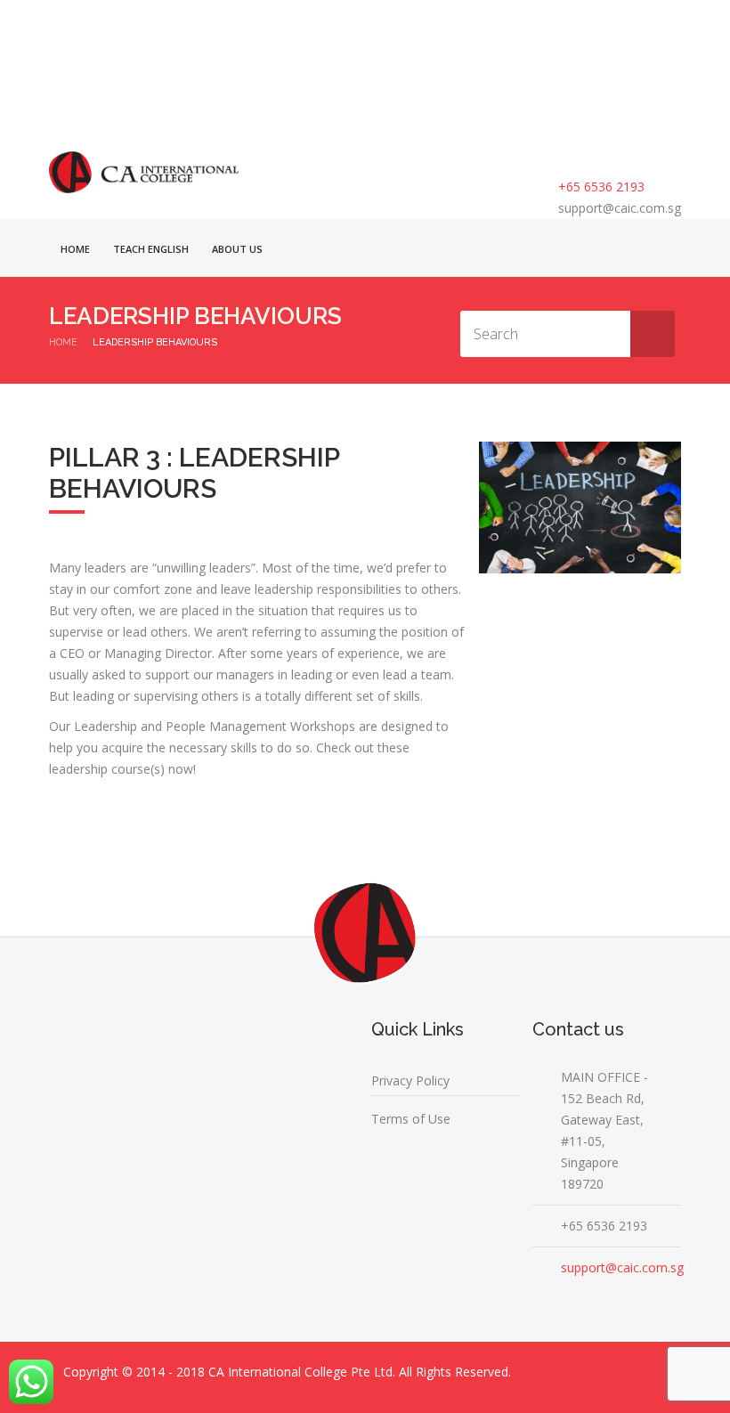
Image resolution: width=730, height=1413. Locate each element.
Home (75, 249)
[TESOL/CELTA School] (144, 172)
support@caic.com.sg (619, 207)
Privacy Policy (410, 1080)
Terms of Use (410, 1118)
